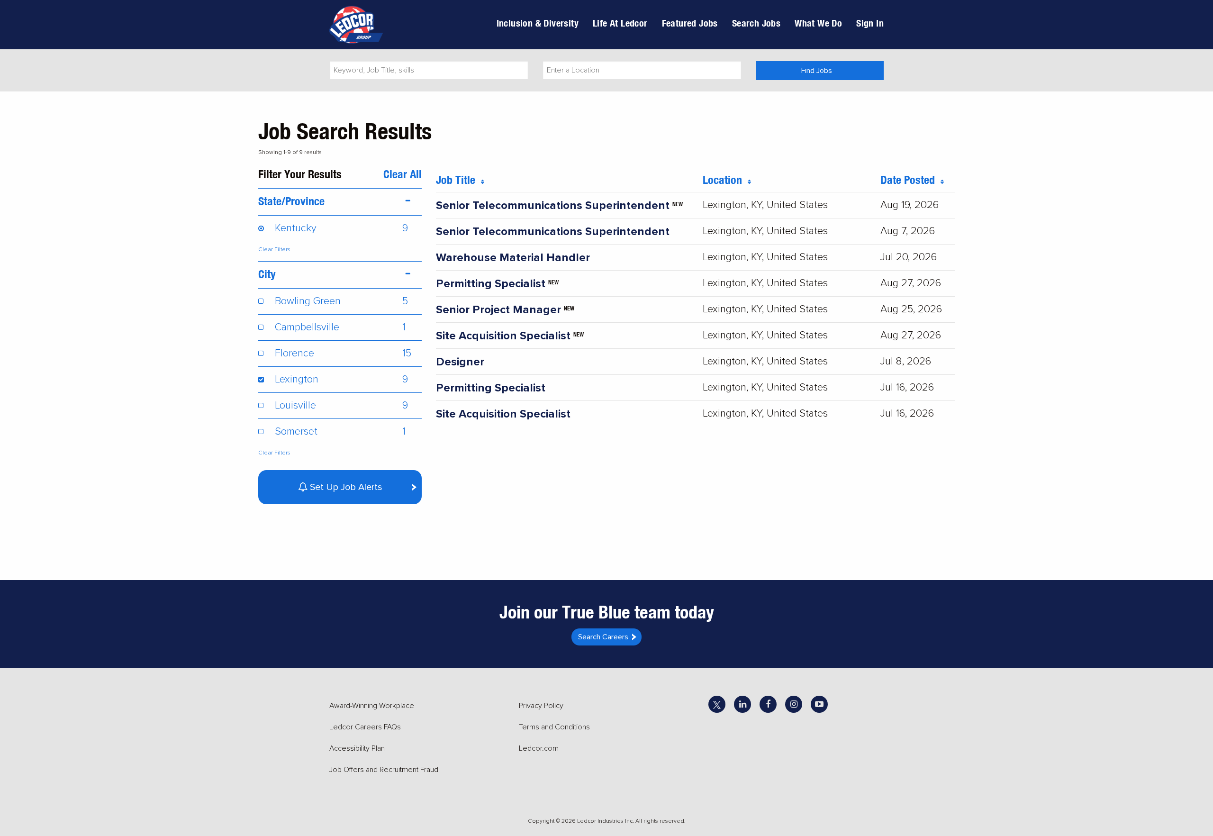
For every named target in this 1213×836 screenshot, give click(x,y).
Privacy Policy (541, 705)
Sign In (870, 23)
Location (725, 180)
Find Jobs (816, 70)
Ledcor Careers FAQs (365, 727)
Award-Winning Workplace (371, 705)
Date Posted (910, 180)
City (267, 274)
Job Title (458, 180)
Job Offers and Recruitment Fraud (383, 769)
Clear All (402, 174)
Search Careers (603, 637)
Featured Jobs (690, 23)
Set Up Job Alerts (345, 487)
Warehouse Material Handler (513, 257)
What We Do (818, 23)
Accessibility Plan (357, 748)
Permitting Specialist (490, 284)
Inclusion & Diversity (538, 23)
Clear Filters (274, 249)
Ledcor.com (539, 748)
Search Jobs (756, 23)
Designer (460, 362)
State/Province (291, 201)
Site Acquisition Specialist (503, 336)
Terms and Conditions (554, 727)
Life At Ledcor (620, 23)
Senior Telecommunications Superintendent (553, 205)
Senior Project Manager (498, 310)
